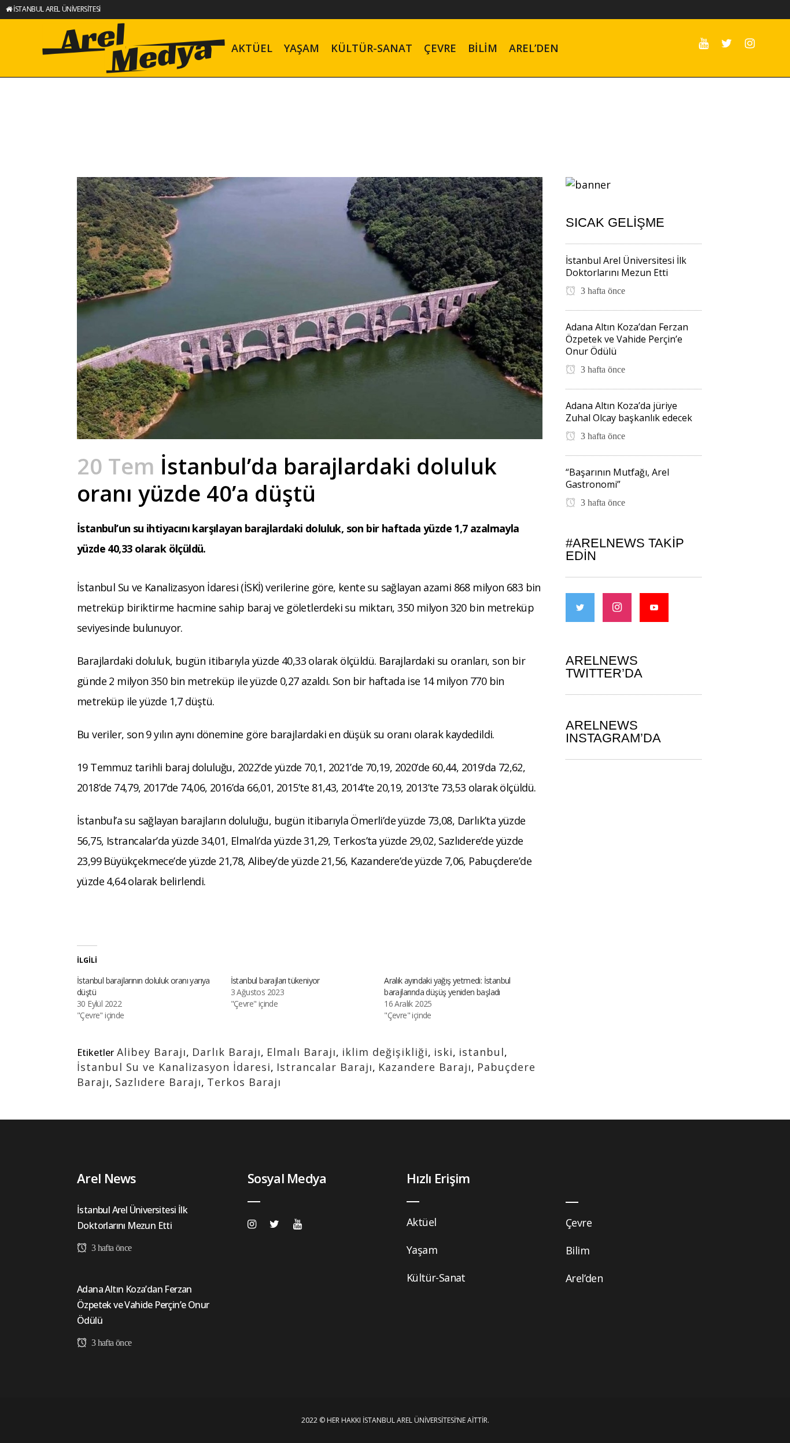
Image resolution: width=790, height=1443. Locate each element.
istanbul (481, 1052)
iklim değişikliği (385, 1052)
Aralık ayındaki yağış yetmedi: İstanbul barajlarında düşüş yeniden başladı (447, 986)
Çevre (579, 1223)
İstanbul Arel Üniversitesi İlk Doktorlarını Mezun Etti (626, 266)
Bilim (577, 1250)
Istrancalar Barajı (324, 1067)
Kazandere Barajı (424, 1067)
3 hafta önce (601, 291)
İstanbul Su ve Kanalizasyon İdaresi (174, 1067)
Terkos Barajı (244, 1082)
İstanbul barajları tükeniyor (275, 980)
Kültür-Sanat (436, 1277)
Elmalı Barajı (301, 1052)
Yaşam (422, 1250)
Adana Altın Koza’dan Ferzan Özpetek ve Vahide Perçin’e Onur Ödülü (627, 339)
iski (443, 1052)
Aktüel (421, 1222)
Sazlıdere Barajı (158, 1082)
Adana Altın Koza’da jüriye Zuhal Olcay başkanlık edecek (629, 411)
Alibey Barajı (151, 1052)
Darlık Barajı (226, 1052)
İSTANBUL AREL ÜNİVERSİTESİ (57, 9)
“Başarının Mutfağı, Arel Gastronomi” (617, 478)
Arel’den (584, 1278)
